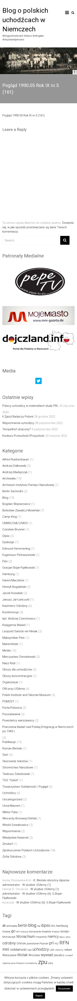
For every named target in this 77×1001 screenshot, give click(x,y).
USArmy (59, 949)
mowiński (41, 936)
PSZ (56, 943)
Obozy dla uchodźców (17, 669)
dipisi (45, 925)
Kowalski (46, 931)
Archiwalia (9, 478)
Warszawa (9, 955)
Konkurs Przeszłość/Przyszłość (23, 436)
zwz (50, 963)
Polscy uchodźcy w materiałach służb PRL (30, 406)
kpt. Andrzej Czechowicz (19, 618)
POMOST (8, 701)
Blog (5, 497)
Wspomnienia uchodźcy (18, 423)
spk (29, 949)
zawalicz (59, 955)
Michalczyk (9, 936)
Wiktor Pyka (10, 812)
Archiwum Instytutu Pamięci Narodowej (28, 485)
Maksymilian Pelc (13, 638)
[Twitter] (38, 381)
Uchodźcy (9, 793)
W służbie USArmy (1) (36, 885)
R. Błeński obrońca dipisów (51, 880)
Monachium (25, 936)
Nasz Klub (9, 663)
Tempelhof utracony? (16, 429)
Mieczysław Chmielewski (18, 657)
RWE (5, 949)
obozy (62, 937)
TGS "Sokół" (10, 780)
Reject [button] (39, 995)
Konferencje (10, 612)
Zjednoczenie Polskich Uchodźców (25, 850)
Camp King (9, 516)
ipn (13, 931)
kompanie (35, 931)
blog (32, 925)
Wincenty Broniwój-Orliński (19, 818)
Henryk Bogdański (14, 587)
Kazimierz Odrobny (14, 606)
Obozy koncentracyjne (17, 676)
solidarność (18, 949)
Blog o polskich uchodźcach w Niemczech (25, 19)
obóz (68, 937)
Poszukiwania (11, 714)
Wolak (22, 955)
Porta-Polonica (12, 707)
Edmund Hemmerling (16, 548)
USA (52, 949)
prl (51, 943)
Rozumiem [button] (64, 988)
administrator (11, 885)
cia (38, 925)
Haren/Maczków (13, 580)
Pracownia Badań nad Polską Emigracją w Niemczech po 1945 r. (37, 729)
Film (5, 561)
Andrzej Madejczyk (14, 472)
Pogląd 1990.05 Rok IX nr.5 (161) (23, 115)
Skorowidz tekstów (15, 761)
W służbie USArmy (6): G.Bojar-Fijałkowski (43, 902)
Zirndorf (7, 844)
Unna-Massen (11, 805)
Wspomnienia (11, 831)
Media (6, 650)
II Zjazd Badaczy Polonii (17, 416)
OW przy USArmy (13, 688)
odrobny (9, 943)
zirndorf (69, 955)
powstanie (33, 943)
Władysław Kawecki (15, 837)
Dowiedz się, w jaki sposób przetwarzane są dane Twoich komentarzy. (38, 227)
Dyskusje (8, 542)
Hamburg (8, 574)
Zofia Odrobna (11, 856)
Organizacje (10, 682)
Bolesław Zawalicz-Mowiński (21, 510)
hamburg (62, 926)
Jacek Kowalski (12, 593)
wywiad (47, 955)
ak (4, 926)
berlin (22, 925)
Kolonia (24, 931)
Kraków (56, 931)
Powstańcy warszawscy (18, 720)
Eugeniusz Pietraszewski (18, 555)
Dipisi (5, 536)
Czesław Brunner (13, 529)
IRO (18, 931)
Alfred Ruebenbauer (15, 459)
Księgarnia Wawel (13, 625)
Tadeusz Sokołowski (16, 774)
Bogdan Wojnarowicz (16, 504)
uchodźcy (40, 949)
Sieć (5, 754)
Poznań (43, 943)
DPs (53, 925)
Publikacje (9, 742)
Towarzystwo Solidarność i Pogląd (25, 786)
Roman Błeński (12, 748)
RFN (64, 943)
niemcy (53, 936)
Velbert (68, 949)
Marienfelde (10, 644)
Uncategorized (12, 799)
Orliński (21, 943)
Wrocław (34, 955)
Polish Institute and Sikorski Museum (26, 695)
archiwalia (12, 925)
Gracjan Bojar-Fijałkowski (18, 567)
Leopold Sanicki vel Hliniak (19, 631)
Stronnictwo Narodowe (17, 767)
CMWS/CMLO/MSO (15, 523)
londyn (64, 931)
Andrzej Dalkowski (14, 465)
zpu (42, 962)
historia (6, 931)
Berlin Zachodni (12, 491)
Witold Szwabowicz (15, 825)
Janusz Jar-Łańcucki (15, 599)
